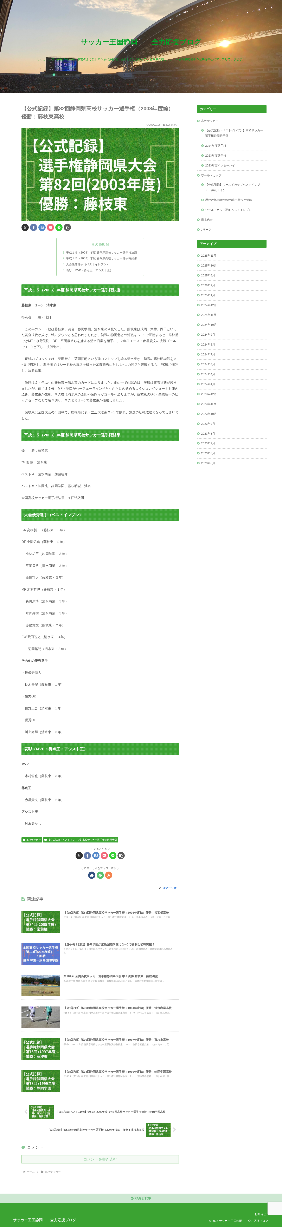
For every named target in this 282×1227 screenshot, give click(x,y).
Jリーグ (206, 229)
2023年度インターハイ (220, 165)
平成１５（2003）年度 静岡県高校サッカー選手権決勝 (101, 252)
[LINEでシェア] (59, 227)
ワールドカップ (211, 175)
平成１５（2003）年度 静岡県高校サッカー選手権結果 (101, 258)
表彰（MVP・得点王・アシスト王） (89, 270)
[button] (67, 227)
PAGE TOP (142, 1198)
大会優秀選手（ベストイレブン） (87, 264)
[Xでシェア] (25, 227)
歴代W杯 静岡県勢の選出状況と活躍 (228, 200)
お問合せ (260, 1214)
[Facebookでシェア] (33, 227)
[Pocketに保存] (50, 227)
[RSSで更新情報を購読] (108, 875)
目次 (94, 244)
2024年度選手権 (215, 145)
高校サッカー (33, 839)
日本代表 (207, 219)
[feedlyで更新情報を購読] (100, 875)
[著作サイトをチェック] (91, 875)
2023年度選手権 (215, 155)
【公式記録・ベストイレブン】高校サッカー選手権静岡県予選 (82, 839)
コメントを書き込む (100, 1159)
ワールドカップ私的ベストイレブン (228, 209)
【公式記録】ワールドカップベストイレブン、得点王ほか (232, 187)
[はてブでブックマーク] (42, 227)
